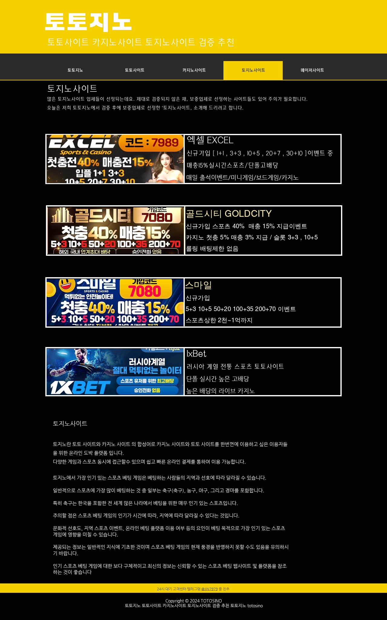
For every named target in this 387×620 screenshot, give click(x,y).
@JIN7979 (209, 589)
